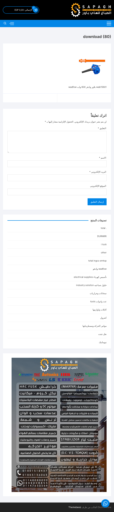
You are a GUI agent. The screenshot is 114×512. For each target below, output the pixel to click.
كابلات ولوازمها (100, 309)
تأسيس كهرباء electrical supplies (90, 277)
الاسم (102, 157)
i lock (104, 244)
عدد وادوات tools (98, 301)
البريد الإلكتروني (97, 171)
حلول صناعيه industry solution (91, 285)
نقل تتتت (102, 334)
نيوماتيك (103, 342)
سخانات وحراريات (98, 293)
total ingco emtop (97, 260)
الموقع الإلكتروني (98, 186)
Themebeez (74, 507)
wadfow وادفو (100, 268)
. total (104, 228)
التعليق (102, 128)
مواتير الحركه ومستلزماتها (95, 326)
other (104, 252)
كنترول (103, 317)
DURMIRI (102, 236)
